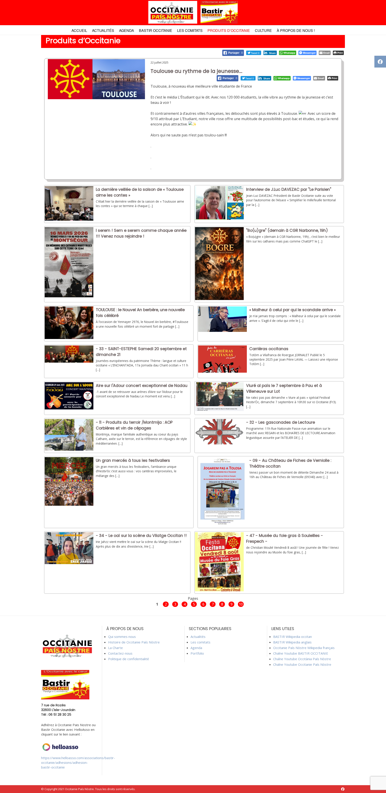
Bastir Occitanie (155, 30)
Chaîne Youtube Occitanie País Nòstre (302, 664)
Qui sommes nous (122, 636)
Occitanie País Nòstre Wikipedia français (304, 647)
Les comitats (190, 30)
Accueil (79, 30)
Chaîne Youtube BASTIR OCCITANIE (300, 653)
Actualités (103, 30)
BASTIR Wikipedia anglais (292, 642)
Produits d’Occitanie (229, 30)
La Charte (115, 647)
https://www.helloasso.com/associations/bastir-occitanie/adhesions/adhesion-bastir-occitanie (78, 762)
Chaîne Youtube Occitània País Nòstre (302, 659)
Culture (263, 30)
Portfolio (197, 653)
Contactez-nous (120, 653)
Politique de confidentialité (128, 659)
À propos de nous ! (296, 30)
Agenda (126, 30)
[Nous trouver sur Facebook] (343, 789)
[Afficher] (69, 219)
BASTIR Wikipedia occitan (292, 636)
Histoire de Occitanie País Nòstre (134, 642)
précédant (145, 604)
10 (241, 604)
